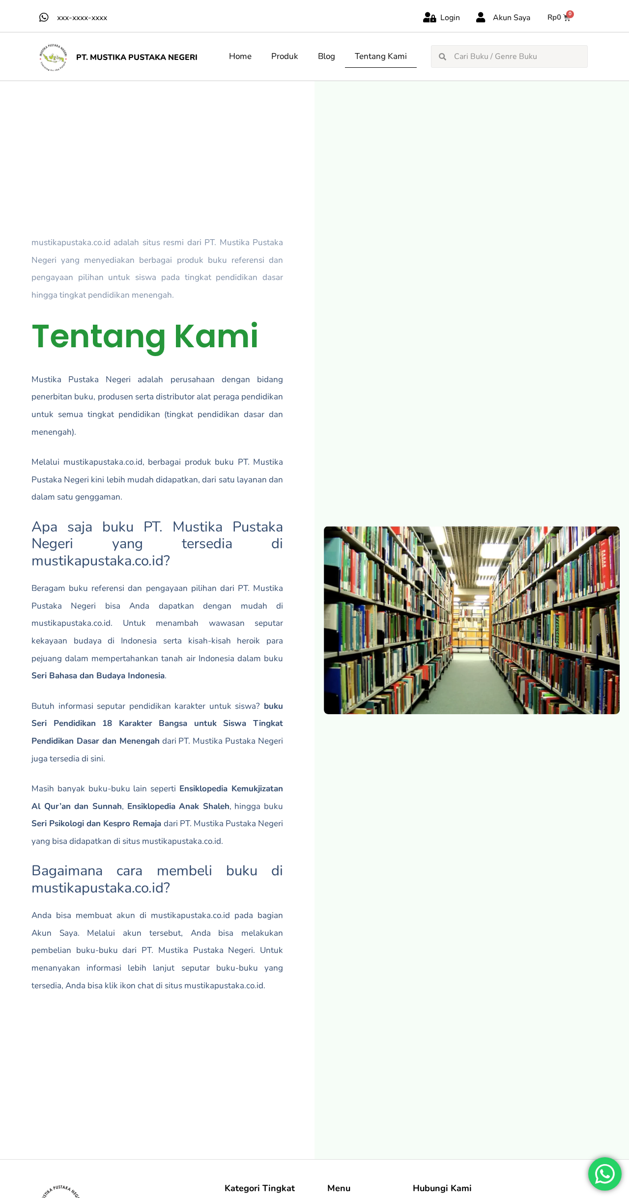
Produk (284, 56)
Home (240, 56)
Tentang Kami (381, 56)
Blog (326, 56)
